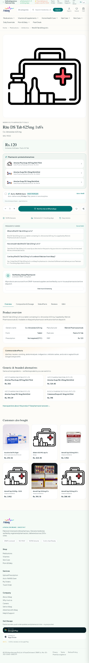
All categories (23, 10)
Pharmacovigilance (59, 654)
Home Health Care (49, 18)
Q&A (63, 304)
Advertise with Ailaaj (10, 610)
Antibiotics (25, 28)
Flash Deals (37, 22)
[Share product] (83, 209)
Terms (63, 652)
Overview (8, 304)
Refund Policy (73, 652)
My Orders (59, 2)
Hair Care (64, 18)
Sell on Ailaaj (7, 607)
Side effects (42, 304)
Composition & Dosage (25, 304)
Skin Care (77, 18)
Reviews (54, 304)
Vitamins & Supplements (27, 18)
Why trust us (7, 600)
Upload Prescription (10, 575)
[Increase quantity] (14, 209)
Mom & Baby (23, 22)
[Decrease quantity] (5, 209)
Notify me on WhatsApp (46, 209)
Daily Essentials (9, 22)
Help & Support (67, 2)
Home (5, 28)
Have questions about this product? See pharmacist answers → (26, 406)
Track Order (53, 2)
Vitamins (6, 557)
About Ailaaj (7, 597)
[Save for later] (76, 209)
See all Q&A (80, 226)
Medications (8, 18)
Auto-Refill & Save (9, 578)
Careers (6, 603)
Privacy (55, 652)
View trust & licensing (44, 289)
